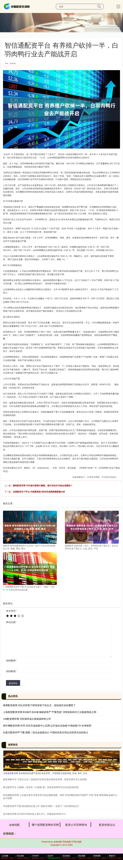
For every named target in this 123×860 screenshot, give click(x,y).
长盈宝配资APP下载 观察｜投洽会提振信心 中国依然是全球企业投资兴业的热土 (45, 732)
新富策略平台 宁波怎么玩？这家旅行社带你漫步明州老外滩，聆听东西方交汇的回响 (45, 779)
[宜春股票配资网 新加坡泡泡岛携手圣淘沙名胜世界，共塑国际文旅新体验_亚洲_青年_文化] (61, 760)
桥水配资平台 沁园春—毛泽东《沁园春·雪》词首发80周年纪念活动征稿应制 (41, 787)
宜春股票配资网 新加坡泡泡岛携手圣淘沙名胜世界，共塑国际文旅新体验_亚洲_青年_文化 (45, 773)
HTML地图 (76, 841)
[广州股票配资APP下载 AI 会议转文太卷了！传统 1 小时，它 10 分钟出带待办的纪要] (30, 568)
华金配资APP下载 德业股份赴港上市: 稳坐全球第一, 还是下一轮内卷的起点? (41, 806)
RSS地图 (66, 841)
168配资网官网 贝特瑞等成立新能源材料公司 (27, 718)
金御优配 (14, 825)
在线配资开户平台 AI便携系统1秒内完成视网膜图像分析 (39, 491)
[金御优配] (17, 6)
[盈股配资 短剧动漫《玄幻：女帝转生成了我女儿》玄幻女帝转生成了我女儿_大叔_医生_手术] (92, 526)
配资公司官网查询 (76, 825)
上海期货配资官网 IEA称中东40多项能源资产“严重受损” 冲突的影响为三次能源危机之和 (49, 712)
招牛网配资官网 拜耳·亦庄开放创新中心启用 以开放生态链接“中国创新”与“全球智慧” (47, 725)
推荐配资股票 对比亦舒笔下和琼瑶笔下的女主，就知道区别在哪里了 (39, 705)
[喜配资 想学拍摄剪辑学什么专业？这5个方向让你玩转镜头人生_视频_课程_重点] (30, 526)
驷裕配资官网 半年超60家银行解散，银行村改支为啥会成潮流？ (43, 485)
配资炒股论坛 (107, 825)
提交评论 (13, 683)
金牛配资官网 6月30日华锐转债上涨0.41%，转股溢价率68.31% (34, 813)
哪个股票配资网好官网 (45, 825)
